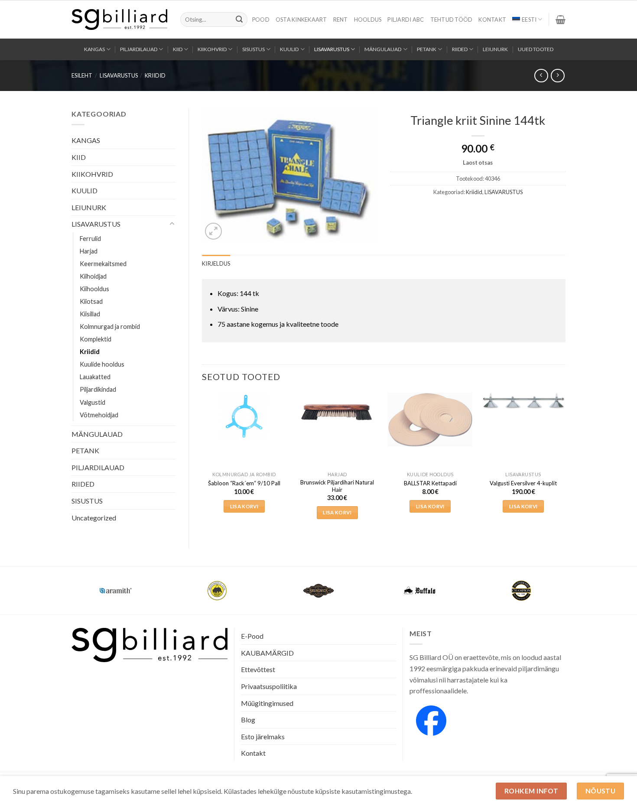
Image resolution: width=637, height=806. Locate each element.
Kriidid (155, 75)
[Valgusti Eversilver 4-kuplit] (523, 401)
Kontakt (492, 19)
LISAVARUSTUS (331, 49)
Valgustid (92, 402)
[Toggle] (172, 224)
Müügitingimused (267, 703)
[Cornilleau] (217, 590)
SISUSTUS (253, 49)
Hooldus (368, 19)
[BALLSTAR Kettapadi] (430, 420)
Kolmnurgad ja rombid (110, 326)
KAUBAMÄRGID (267, 653)
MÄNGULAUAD (382, 49)
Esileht (82, 75)
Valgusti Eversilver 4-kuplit (523, 483)
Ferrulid (90, 238)
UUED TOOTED (535, 49)
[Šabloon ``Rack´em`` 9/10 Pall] (244, 416)
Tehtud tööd (451, 19)
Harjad (89, 251)
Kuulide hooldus (102, 364)
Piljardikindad (98, 389)
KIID (177, 49)
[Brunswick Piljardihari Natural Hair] (337, 411)
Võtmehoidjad (99, 415)
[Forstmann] (521, 590)
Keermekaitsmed (103, 263)
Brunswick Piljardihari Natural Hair (337, 486)
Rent (340, 19)
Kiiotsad (91, 301)
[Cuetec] (318, 590)
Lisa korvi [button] (244, 506)
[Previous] (202, 464)
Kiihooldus (94, 288)
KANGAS (94, 49)
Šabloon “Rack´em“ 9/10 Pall (244, 483)
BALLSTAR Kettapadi (430, 483)
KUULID (289, 49)
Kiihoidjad (93, 276)
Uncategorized (94, 518)
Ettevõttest (258, 669)
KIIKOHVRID (212, 49)
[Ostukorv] (561, 19)
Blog (248, 719)
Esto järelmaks (263, 736)
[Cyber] (420, 590)
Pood (261, 19)
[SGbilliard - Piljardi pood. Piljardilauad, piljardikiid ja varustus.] (119, 19)
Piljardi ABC (405, 19)
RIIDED (460, 49)
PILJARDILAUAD (138, 49)
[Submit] (239, 19)
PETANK (426, 49)
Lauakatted (95, 376)
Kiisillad (90, 314)
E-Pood (252, 636)
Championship (115, 585)
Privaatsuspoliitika (269, 686)
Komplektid (95, 339)
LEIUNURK (495, 49)
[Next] (565, 464)
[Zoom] (213, 231)
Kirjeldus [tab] (216, 263)
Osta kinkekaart (301, 19)
